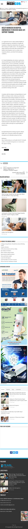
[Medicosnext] (14, 3)
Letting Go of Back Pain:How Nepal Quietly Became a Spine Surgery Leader (13, 214)
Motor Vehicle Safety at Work (7, 252)
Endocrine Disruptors (7, 232)
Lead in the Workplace (6, 257)
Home (2, 8)
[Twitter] (14, 452)
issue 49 (5, 163)
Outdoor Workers (5, 247)
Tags (13, 389)
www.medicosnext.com (5, 502)
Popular (8, 389)
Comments (18, 389)
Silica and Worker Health (6, 256)
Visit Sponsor (4, 306)
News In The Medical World (8, 241)
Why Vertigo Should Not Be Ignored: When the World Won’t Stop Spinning (13, 194)
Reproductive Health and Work (7, 254)
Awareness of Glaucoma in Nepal (16, 417)
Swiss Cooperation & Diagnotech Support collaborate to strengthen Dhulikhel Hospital (11, 168)
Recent (2, 389)
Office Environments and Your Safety (9, 249)
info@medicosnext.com (5, 500)
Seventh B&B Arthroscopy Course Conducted (18, 172)
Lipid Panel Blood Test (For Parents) (9, 259)
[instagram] (17, 452)
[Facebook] (11, 452)
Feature (6, 8)
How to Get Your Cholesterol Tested (9, 261)
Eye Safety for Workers (6, 250)
